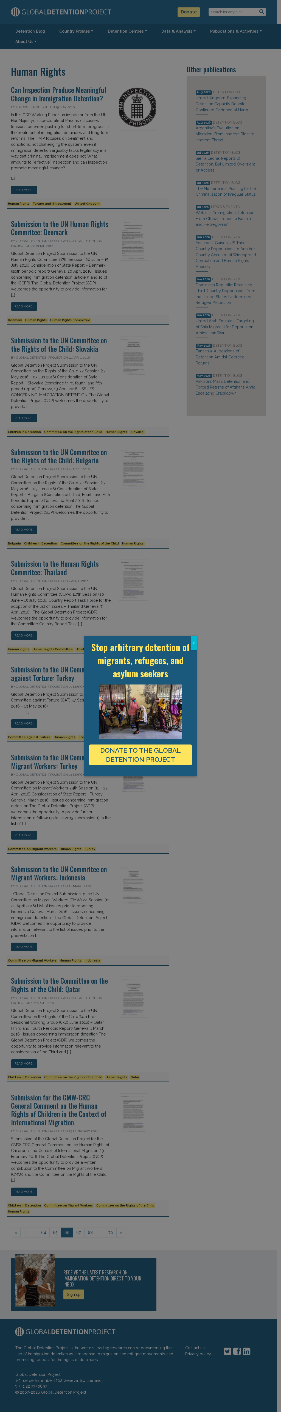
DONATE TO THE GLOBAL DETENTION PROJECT (140, 754)
